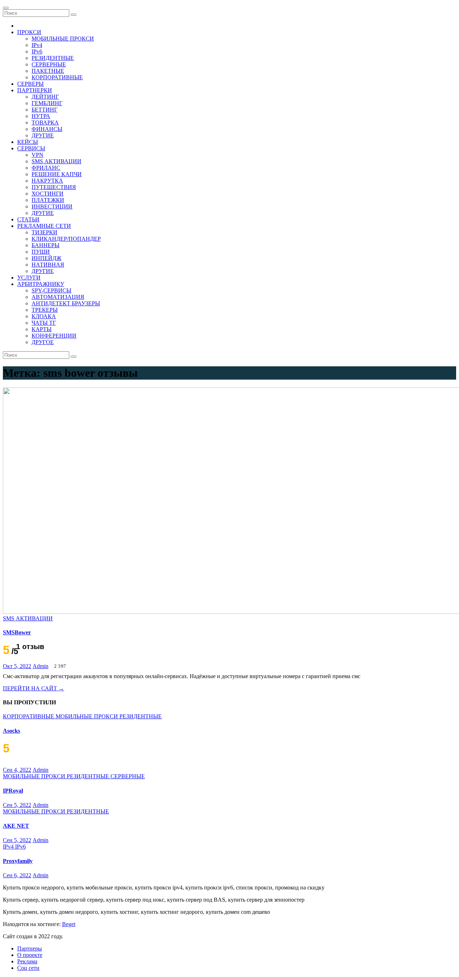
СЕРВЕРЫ (30, 84)
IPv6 (37, 51)
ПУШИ (41, 252)
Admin (40, 666)
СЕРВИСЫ (31, 148)
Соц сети (28, 968)
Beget (68, 924)
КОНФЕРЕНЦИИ (54, 336)
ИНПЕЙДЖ (46, 258)
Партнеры (29, 948)
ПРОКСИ (29, 32)
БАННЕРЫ (46, 245)
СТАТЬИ (28, 219)
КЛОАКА (44, 316)
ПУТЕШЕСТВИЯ (54, 187)
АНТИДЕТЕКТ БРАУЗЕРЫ (66, 303)
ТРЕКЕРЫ (45, 310)
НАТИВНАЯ (48, 265)
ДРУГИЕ (43, 135)
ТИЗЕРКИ (44, 232)
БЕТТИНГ (44, 110)
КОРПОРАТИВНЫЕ (57, 77)
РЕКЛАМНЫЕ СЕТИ (44, 226)
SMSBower (17, 632)
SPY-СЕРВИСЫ (51, 290)
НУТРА (41, 116)
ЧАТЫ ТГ (44, 323)
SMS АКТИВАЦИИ (56, 161)
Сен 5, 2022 (17, 805)
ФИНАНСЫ (47, 129)
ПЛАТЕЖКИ (48, 200)
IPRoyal (13, 791)
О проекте (29, 955)
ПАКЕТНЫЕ (48, 71)
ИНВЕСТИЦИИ (52, 206)
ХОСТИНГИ (47, 194)
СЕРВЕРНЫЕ (49, 64)
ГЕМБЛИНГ (47, 103)
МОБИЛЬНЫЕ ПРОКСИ (63, 39)
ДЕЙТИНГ (45, 97)
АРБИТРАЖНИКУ (40, 284)
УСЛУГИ (29, 277)
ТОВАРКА (45, 122)
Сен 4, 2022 (17, 770)
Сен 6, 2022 (17, 875)
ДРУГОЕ (43, 342)
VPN (37, 155)
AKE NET (16, 826)
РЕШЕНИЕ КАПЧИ (57, 174)
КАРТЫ (42, 329)
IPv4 (37, 45)
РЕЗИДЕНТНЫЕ (53, 58)
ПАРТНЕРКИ (34, 90)
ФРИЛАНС (46, 168)
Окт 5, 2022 (17, 666)
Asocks (11, 731)
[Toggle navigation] (6, 8)
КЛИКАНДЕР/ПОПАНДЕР (66, 239)
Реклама (27, 961)
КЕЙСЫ (27, 142)
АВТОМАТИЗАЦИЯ (58, 297)
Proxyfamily (18, 861)
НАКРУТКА (47, 181)
